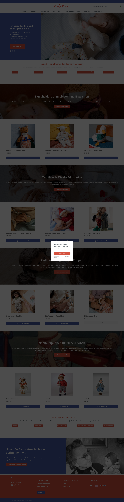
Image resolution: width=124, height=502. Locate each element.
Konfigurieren (67, 256)
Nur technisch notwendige (56, 256)
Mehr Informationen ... (59, 249)
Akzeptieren (62, 253)
